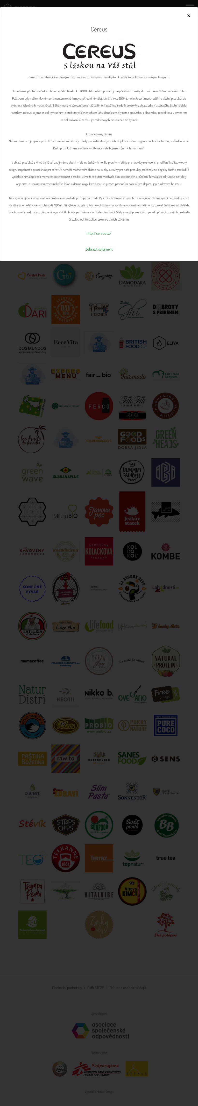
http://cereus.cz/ (99, 233)
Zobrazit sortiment (99, 249)
